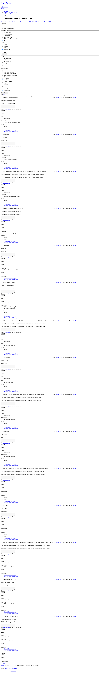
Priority (6, 80)
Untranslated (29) (26, 21)
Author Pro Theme (8, 13)
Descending (7, 90)
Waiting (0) (34, 21)
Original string (7, 76)
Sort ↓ (6, 21)
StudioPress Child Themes (10, 12)
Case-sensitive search (9, 28)
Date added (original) (9, 72)
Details (74, 97)
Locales (6, 7)
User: (2, 65)
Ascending (6, 88)
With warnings (7, 61)
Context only (7, 35)
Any (5, 40)
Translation (6, 78)
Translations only (8, 34)
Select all (4, 54)
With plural (6, 63)
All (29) (11, 21)
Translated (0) (17, 21)
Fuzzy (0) (40, 21)
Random (6, 84)
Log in (2, 8)
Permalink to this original (10, 130)
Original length (7, 83)
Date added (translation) (10, 73)
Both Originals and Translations (11, 38)
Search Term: (5, 25)
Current (5, 44)
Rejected (5, 50)
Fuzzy (5, 47)
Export (2, 665)
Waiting (5, 46)
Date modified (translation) (10, 75)
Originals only (7, 32)
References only (8, 37)
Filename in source (8, 81)
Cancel (3, 110)
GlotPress (6, 3)
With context (7, 60)
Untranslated (6, 49)
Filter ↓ (2, 21)
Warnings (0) (47, 21)
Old (4, 52)
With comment (7, 58)
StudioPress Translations (11, 668)
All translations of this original (11, 131)
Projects (3, 7)
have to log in (59, 97)
